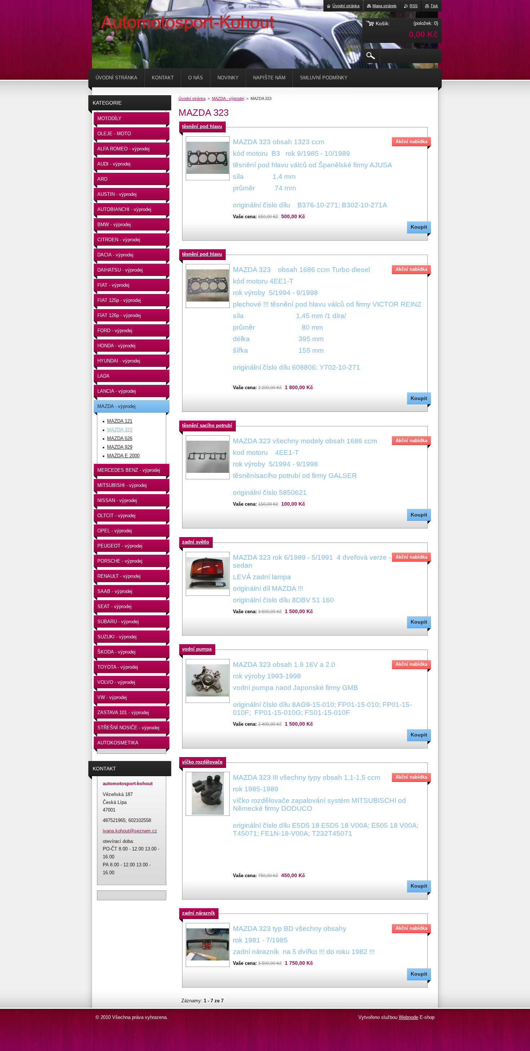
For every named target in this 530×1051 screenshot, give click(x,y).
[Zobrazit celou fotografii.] (208, 158)
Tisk (434, 6)
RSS (414, 6)
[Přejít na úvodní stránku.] (110, 21)
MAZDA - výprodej (228, 98)
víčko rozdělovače (202, 762)
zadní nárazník (198, 913)
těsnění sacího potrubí (207, 425)
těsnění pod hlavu (202, 126)
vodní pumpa (197, 649)
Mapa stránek (384, 6)
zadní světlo (195, 542)
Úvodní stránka (192, 98)
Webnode (408, 1017)
